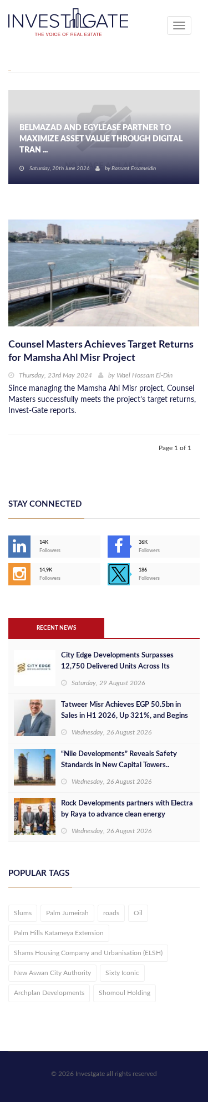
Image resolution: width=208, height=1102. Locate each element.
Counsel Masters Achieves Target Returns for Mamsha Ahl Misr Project (101, 351)
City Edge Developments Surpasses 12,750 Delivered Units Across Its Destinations (117, 666)
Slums (23, 913)
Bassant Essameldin (133, 168)
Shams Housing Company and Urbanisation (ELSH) (88, 953)
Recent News (56, 628)
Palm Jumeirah (67, 913)
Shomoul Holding (124, 992)
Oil (138, 913)
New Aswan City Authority (52, 973)
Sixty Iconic (122, 973)
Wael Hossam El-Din (144, 375)
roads (111, 913)
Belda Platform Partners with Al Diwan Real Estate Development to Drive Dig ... (94, 139)
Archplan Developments (49, 992)
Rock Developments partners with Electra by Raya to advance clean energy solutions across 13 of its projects (127, 814)
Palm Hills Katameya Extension (59, 933)
